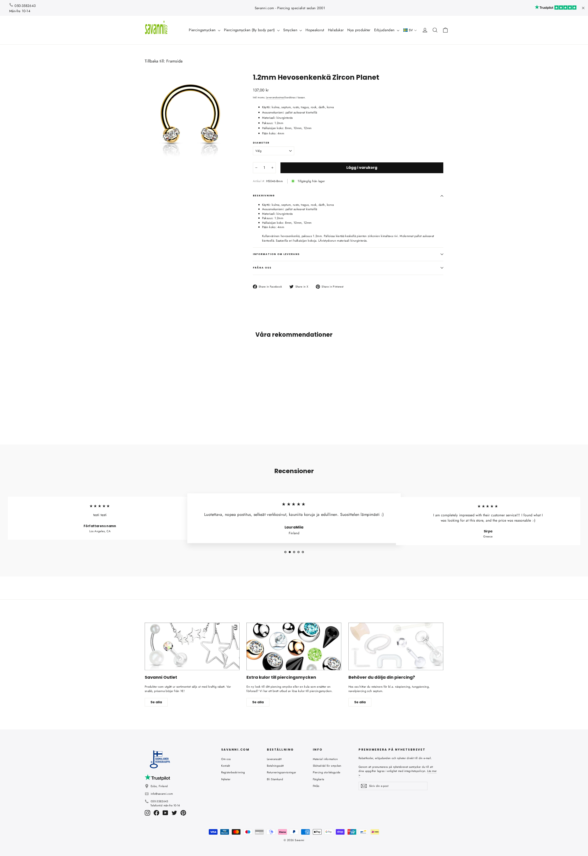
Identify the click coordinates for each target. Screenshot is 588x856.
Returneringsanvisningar (281, 772)
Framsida (174, 61)
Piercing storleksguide (326, 772)
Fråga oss (262, 267)
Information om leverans (276, 254)
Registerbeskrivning (233, 772)
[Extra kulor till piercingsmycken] (293, 646)
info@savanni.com (162, 794)
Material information (325, 759)
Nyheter (226, 779)
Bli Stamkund (275, 779)
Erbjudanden (385, 30)
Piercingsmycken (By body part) (250, 30)
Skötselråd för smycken (327, 766)
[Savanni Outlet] (192, 646)
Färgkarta (318, 779)
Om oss (226, 759)
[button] (410, 30)
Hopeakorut (314, 30)
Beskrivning (264, 195)
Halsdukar (336, 30)
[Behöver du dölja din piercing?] (395, 646)
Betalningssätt (275, 766)
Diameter (261, 142)
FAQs (316, 786)
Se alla (156, 702)
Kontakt (225, 766)
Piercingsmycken (203, 30)
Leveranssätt (274, 759)
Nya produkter (358, 30)
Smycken (291, 30)
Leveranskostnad (275, 97)
